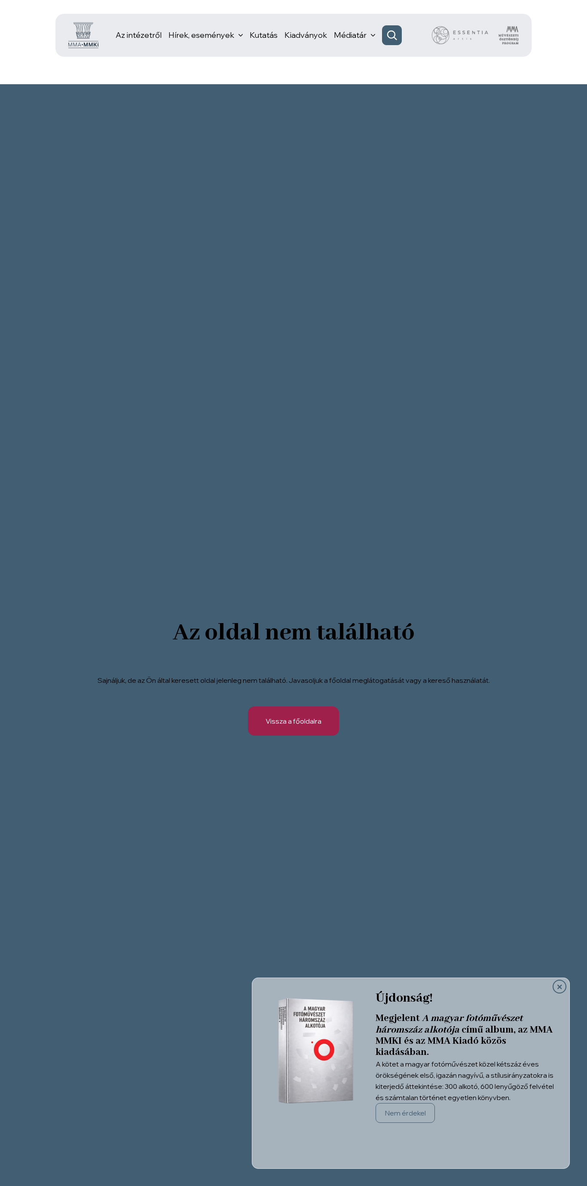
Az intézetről (139, 35)
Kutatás (264, 35)
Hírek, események (201, 35)
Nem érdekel (405, 1113)
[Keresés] (392, 35)
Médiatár (350, 35)
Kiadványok (305, 35)
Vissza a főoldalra (293, 721)
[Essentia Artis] (460, 35)
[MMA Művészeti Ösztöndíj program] (508, 35)
